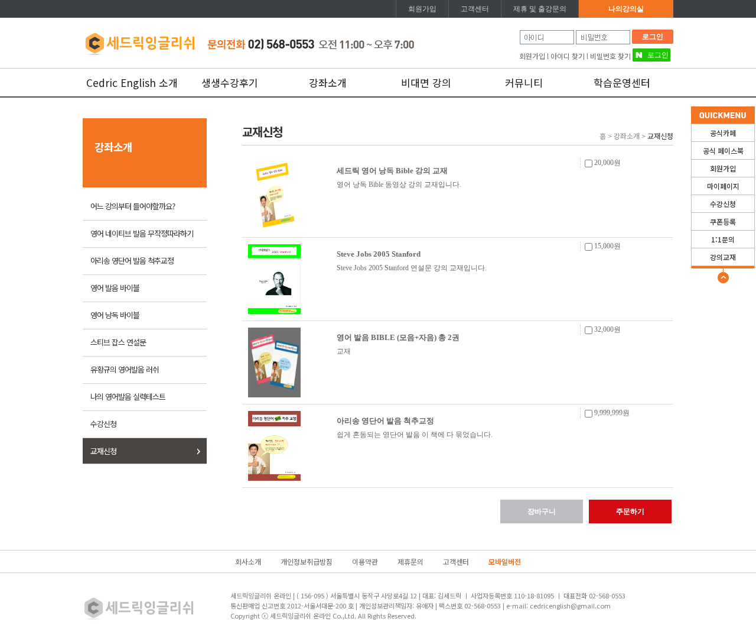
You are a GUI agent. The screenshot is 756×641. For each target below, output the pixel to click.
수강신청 (723, 204)
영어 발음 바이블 (114, 287)
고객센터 (475, 9)
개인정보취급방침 (307, 561)
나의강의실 (626, 9)
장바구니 (541, 511)
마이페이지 (723, 186)
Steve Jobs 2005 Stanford (379, 254)
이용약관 (365, 561)
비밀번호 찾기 (610, 56)
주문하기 (630, 511)
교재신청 (103, 451)
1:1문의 (723, 239)
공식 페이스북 (723, 150)
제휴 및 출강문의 (539, 9)
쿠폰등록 (723, 221)
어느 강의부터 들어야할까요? (132, 206)
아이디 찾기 (567, 56)
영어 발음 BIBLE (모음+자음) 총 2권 (398, 337)
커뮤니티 (524, 82)
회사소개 (248, 561)
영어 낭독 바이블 (114, 314)
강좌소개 (328, 82)
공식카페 (723, 133)
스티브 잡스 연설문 (118, 342)
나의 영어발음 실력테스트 (127, 396)
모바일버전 (504, 561)
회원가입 (422, 9)
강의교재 (723, 257)
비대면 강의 (426, 82)
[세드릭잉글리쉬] (140, 41)
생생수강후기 (229, 82)
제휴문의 (410, 561)
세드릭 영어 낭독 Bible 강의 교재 (392, 170)
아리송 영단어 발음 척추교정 (132, 260)
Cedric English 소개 (132, 82)
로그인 (652, 37)
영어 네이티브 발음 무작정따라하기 (141, 233)
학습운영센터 (622, 82)
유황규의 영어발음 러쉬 (124, 369)
